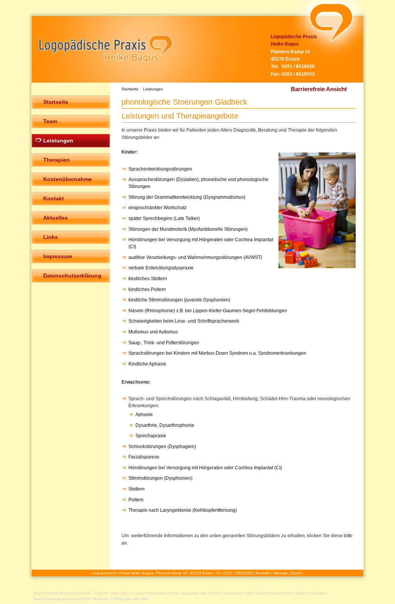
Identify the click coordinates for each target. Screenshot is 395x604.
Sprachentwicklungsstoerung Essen (62, 599)
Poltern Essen (121, 593)
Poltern (135, 499)
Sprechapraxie (150, 435)
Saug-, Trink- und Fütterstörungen (163, 342)
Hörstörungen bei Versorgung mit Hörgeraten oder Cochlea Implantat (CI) (205, 467)
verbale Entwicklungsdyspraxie (161, 268)
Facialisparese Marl (237, 593)
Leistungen (153, 89)
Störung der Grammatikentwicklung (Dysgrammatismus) (186, 197)
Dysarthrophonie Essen (274, 593)
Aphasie (144, 414)
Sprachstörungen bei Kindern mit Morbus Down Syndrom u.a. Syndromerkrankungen (217, 353)
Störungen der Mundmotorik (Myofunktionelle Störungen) (188, 229)
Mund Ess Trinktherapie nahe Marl (120, 599)
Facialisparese (143, 457)
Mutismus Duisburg (310, 593)
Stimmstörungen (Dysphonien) (160, 478)
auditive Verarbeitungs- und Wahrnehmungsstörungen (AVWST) (195, 257)
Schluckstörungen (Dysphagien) (162, 446)
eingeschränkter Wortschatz (157, 207)
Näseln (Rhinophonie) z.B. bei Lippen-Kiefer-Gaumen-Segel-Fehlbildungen (207, 310)
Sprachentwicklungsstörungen (160, 169)
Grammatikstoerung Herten (157, 593)
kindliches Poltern (147, 289)
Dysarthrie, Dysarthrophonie (164, 425)
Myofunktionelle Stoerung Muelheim (62, 593)
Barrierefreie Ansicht (319, 89)
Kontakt (263, 573)
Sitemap (280, 573)
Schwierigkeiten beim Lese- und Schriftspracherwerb (183, 321)
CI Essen (100, 593)
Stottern (136, 489)
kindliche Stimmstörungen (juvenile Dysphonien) (179, 300)
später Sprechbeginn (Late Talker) (164, 218)
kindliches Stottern (147, 278)
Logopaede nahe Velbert (200, 593)
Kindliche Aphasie (147, 364)
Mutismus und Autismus (153, 332)
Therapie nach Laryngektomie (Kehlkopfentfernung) (182, 510)
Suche (297, 573)
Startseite (130, 89)
